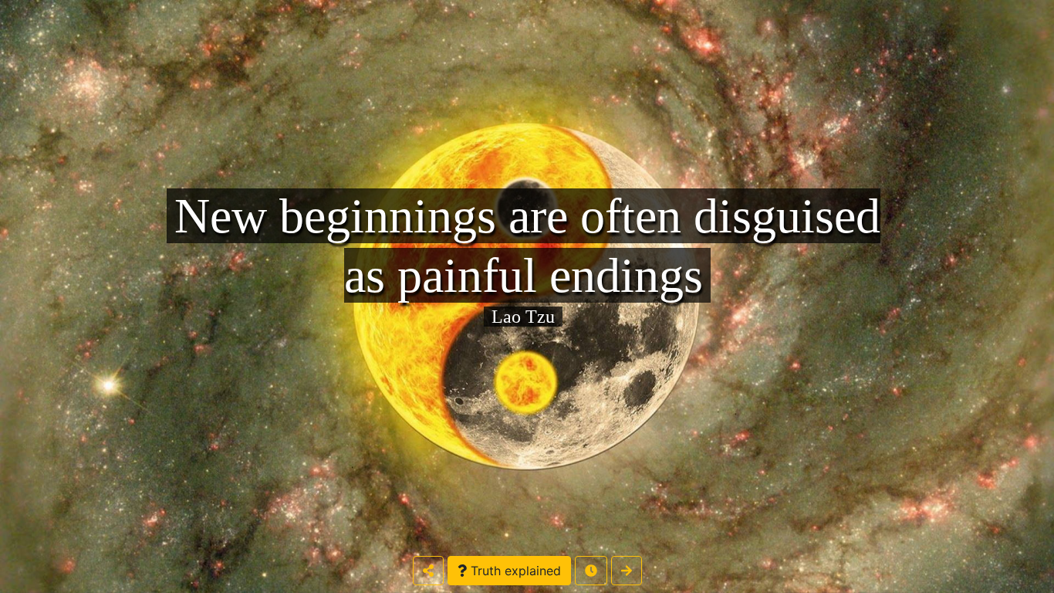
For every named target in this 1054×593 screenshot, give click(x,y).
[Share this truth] (428, 570)
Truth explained (514, 570)
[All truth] (591, 570)
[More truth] (626, 570)
